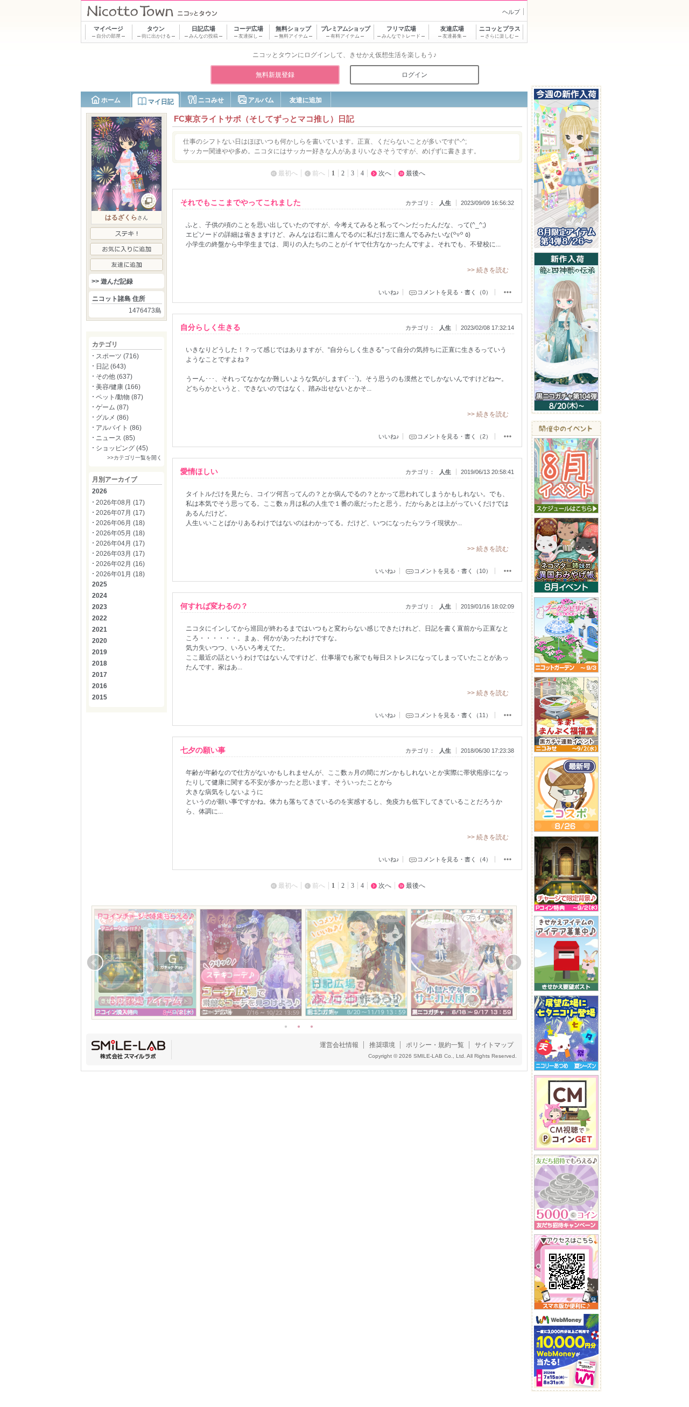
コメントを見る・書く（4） (454, 859)
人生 (445, 203)
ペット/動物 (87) (119, 397)
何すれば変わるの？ (214, 606)
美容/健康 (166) (118, 387)
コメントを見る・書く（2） (454, 436)
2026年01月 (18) (120, 574)
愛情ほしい (199, 471)
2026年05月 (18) (120, 533)
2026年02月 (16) (120, 564)
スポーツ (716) (117, 356)
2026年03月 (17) (120, 553)
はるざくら (121, 217)
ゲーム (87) (112, 407)
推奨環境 (382, 1045)
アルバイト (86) (119, 428)
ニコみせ (211, 100)
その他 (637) (114, 376)
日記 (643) (111, 366)
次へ (384, 173)
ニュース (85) (115, 438)
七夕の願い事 (203, 750)
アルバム (261, 100)
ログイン (414, 75)
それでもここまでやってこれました (240, 202)
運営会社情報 (339, 1045)
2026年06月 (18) (120, 523)
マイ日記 (161, 101)
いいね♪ (388, 292)
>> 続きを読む (488, 270)
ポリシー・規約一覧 (435, 1045)
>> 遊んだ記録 (112, 281)
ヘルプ (511, 12)
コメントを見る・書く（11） (452, 715)
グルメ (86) (112, 417)
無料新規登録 (275, 75)
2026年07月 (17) (120, 513)
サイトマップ (494, 1045)
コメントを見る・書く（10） (452, 571)
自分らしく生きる (210, 327)
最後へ (415, 173)
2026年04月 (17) (120, 543)
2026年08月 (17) (120, 502)
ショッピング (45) (122, 448)
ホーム (111, 100)
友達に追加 (306, 100)
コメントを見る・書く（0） (454, 292)
